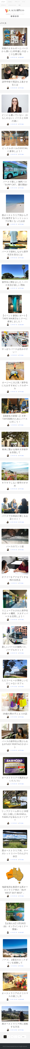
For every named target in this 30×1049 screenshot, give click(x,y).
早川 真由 (21, 88)
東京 (20, 5)
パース (23, 1)
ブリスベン (3, 5)
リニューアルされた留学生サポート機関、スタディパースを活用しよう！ (15, 613)
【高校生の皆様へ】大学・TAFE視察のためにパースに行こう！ (15, 418)
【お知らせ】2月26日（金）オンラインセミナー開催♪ (15, 926)
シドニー (3, 1)
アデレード (17, 1)
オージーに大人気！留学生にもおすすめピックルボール (15, 385)
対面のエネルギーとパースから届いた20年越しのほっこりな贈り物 (15, 51)
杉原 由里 (21, 57)
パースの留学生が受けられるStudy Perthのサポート (15, 744)
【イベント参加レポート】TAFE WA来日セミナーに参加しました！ (15, 318)
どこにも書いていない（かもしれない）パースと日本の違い (15, 118)
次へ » (23, 1036)
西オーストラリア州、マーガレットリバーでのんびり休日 (15, 853)
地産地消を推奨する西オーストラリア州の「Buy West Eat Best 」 (15, 889)
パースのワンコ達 (15, 546)
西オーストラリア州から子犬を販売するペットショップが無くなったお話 (15, 218)
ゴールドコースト (12, 5)
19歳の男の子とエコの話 (15, 713)
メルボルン (9, 1)
